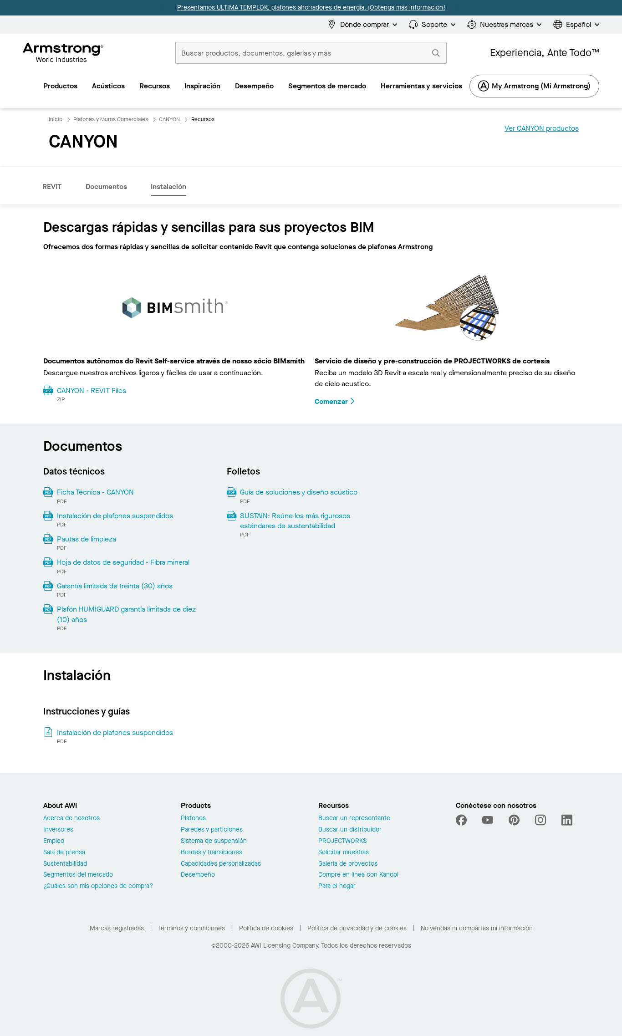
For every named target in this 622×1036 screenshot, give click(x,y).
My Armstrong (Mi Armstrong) (541, 86)
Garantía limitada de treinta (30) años (115, 586)
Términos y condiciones (191, 928)
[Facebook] (462, 820)
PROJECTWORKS (342, 841)
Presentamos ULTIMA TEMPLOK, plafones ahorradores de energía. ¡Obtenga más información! (311, 7)
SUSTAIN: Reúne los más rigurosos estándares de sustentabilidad (295, 521)
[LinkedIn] (567, 820)
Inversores (58, 830)
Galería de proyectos (347, 864)
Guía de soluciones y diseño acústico (298, 492)
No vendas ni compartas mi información (477, 928)
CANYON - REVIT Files (91, 390)
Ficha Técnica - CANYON (95, 492)
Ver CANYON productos (542, 128)
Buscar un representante (354, 818)
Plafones (193, 818)
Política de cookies (266, 928)
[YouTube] (487, 820)
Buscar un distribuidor (350, 830)
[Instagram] (540, 820)
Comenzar (331, 401)
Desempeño (198, 875)
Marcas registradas (117, 928)
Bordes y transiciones (211, 853)
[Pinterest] (514, 820)
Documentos (106, 186)
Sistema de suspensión (214, 841)
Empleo (53, 841)
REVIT (52, 186)
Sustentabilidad (65, 864)
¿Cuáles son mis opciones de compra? (98, 886)
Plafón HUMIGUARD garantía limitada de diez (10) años (126, 614)
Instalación (168, 186)
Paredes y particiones (212, 830)
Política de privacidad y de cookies (357, 928)
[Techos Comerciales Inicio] (63, 52)
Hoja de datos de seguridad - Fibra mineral (123, 562)
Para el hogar (337, 886)
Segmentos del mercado (78, 875)
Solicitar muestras (343, 853)
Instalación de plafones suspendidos (115, 516)
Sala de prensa (64, 853)
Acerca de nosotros (71, 818)
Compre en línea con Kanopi (358, 875)
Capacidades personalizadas (221, 864)
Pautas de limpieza (86, 539)
